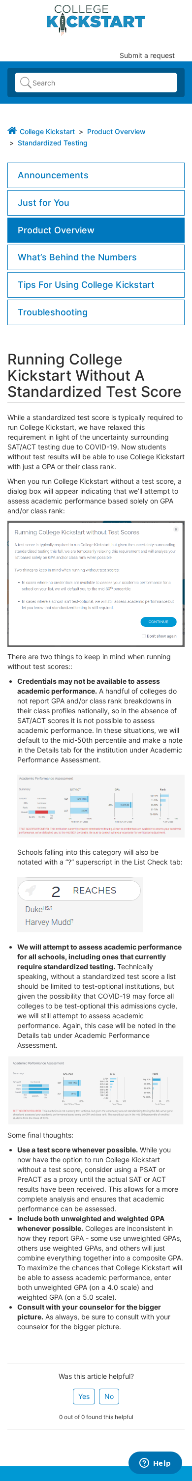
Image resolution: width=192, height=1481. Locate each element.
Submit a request (147, 55)
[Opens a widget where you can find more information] (155, 1464)
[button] (84, 1396)
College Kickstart (47, 131)
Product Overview (116, 131)
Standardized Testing (53, 143)
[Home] (96, 19)
